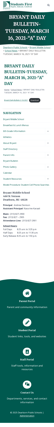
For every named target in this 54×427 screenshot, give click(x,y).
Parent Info (8, 155)
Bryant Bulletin (10, 160)
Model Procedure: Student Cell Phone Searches (26, 184)
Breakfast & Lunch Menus (16, 125)
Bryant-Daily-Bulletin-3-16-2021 (16, 100)
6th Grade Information (14, 131)
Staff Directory (10, 149)
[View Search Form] (48, 5)
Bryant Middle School (13, 119)
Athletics (7, 137)
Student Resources (12, 178)
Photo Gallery (10, 166)
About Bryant (9, 143)
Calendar (7, 172)
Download (35, 100)
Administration (27, 415)
